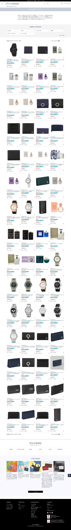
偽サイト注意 (33, 511)
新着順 (20, 40)
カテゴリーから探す (10, 505)
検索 (62, 3)
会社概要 (32, 514)
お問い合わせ (33, 513)
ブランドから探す (9, 504)
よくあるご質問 (33, 504)
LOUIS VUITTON (20, 449)
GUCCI (50, 449)
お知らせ (19, 508)
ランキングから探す (10, 507)
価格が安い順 (12, 40)
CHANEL (11, 449)
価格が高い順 (16, 40)
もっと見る (35, 491)
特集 (19, 504)
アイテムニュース (21, 507)
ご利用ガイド (33, 505)
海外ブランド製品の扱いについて (36, 507)
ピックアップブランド (21, 505)
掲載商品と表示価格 (34, 508)
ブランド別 (10, 6)
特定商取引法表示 (34, 516)
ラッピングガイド (34, 510)
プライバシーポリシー (34, 517)
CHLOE (40, 449)
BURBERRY (60, 449)
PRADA (30, 449)
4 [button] (62, 40)
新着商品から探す (9, 508)
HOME (7, 6)
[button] (63, 41)
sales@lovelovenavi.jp (50, 510)
